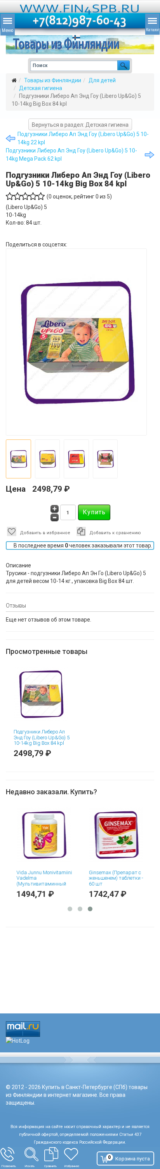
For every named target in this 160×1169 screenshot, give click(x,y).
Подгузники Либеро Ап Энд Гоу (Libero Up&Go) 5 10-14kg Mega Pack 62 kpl (71, 154)
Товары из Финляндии (52, 80)
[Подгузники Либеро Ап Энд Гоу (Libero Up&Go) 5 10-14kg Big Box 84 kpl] (44, 694)
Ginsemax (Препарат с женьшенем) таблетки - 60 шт (114, 878)
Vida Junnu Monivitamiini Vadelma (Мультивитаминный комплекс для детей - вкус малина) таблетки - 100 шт (44, 886)
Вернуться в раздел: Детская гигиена (80, 125)
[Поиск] (34, 1154)
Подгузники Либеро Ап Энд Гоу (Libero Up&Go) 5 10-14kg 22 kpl (83, 138)
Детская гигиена (40, 88)
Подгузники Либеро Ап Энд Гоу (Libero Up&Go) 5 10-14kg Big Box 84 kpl (42, 737)
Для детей (102, 80)
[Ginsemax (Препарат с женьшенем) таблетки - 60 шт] (117, 835)
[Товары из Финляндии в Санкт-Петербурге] (80, 44)
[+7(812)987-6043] (12, 1154)
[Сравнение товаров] (54, 1154)
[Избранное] (75, 1154)
